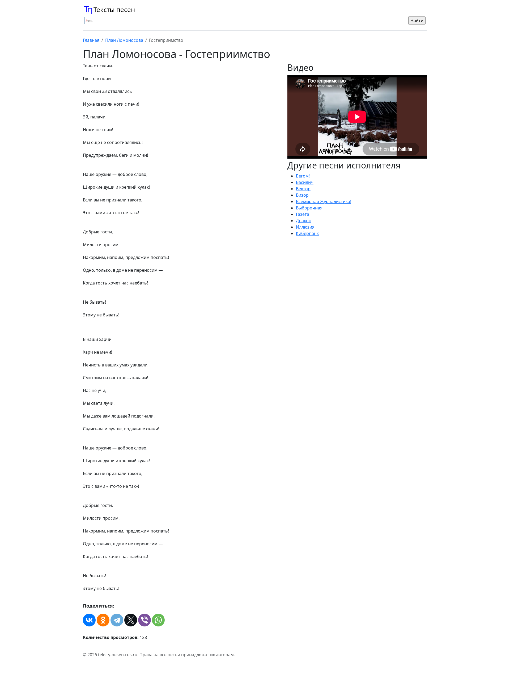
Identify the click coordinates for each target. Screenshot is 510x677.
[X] (130, 620)
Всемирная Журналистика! (323, 201)
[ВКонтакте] (89, 620)
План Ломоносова (124, 40)
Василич (304, 182)
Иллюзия (305, 227)
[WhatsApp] (158, 620)
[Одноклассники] (103, 620)
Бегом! (303, 176)
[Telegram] (116, 620)
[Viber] (144, 620)
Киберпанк (307, 233)
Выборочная (309, 208)
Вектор (303, 189)
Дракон (303, 221)
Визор (302, 195)
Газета (302, 214)
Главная (91, 40)
